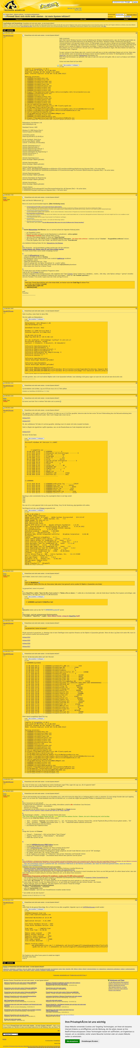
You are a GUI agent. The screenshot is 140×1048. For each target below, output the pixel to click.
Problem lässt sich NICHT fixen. (78, 975)
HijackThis (62, 55)
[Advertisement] (39, 52)
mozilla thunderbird (130, 969)
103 (48, 1047)
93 (30, 1047)
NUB (85, 19)
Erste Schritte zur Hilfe (26, 26)
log (97, 969)
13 (16, 1046)
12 (15, 1046)
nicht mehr (5, 970)
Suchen (126, 19)
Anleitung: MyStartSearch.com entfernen (119, 983)
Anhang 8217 (26, 646)
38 (55, 1046)
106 (54, 1047)
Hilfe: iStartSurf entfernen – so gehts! (118, 987)
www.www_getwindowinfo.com (61, 975)
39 (56, 1046)
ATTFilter (61, 66)
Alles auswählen (67, 65)
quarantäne (16, 970)
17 (22, 1046)
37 (53, 1046)
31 (44, 1046)
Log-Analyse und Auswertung (32, 14)
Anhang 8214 (26, 637)
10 (12, 1046)
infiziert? (85, 969)
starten (28, 970)
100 (41, 1047)
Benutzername (111, 14)
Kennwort (110, 16)
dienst (33, 969)
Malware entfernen (18, 14)
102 (45, 1047)
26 (36, 1046)
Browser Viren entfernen (115, 990)
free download (54, 969)
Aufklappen (75, 65)
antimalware (13, 969)
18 (24, 1046)
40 (58, 1046)
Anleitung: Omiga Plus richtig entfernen (118, 988)
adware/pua (6, 969)
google (60, 969)
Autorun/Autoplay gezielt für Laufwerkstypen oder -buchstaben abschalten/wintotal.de (49, 870)
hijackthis (68, 969)
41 (59, 1046)
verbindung (43, 970)
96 (34, 1047)
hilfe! (72, 969)
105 (52, 1047)
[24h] (106, 19)
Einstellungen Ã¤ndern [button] (90, 1041)
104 (50, 1047)
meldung (123, 969)
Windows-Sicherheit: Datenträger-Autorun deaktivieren (40, 868)
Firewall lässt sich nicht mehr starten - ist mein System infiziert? (38, 23)
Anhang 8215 (26, 640)
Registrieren (19, 19)
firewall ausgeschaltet (45, 969)
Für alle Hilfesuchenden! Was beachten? (119, 982)
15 (19, 1046)
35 (50, 1046)
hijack (63, 969)
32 (45, 1046)
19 (25, 1046)
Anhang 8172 (26, 421)
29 (41, 1046)
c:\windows (19, 969)
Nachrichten (52, 19)
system (32, 970)
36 (51, 1046)
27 (38, 1046)
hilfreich (76, 969)
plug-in (10, 970)
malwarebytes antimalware (113, 969)
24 (33, 1046)
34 (48, 1046)
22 (30, 1046)
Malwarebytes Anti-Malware (55, 243)
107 (56, 1047)
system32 (37, 970)
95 (33, 1047)
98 (37, 1047)
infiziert (80, 969)
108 (58, 1047)
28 (39, 1046)
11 (13, 1046)
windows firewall (50, 970)
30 (42, 1046)
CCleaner (35, 272)
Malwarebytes (83, 55)
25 (35, 1046)
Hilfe (81, 19)
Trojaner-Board (9, 14)
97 (36, 1047)
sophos (21, 970)
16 (21, 1046)
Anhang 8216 (26, 643)
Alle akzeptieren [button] (72, 1041)
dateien (29, 969)
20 (27, 1046)
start (24, 970)
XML (105, 26)
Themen (5, 966)
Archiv (4, 1039)
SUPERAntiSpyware (36, 848)
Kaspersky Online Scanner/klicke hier (97, 877)
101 (43, 1047)
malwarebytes (102, 969)
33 (47, 1046)
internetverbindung (91, 969)
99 (39, 1047)
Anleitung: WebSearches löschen (117, 985)
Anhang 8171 (26, 418)
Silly (29, 871)
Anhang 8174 (26, 432)
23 (31, 1046)
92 (28, 1047)
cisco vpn (24, 969)
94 (31, 1047)
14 (18, 1046)
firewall (37, 969)
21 (28, 1046)
